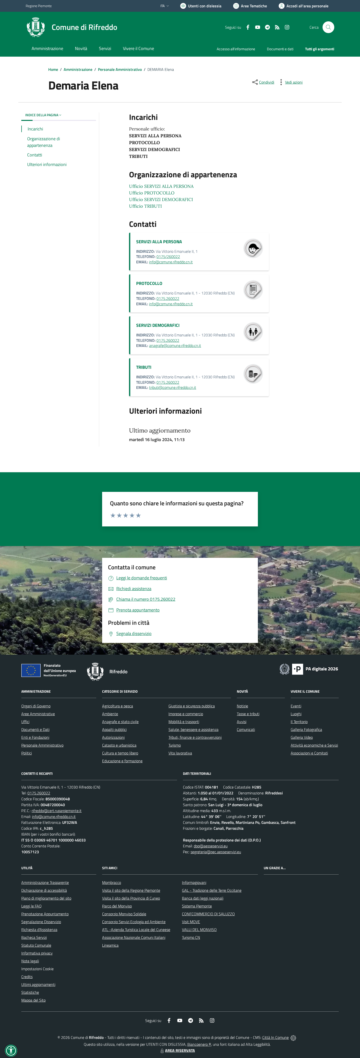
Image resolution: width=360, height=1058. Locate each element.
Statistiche (30, 992)
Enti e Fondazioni (35, 737)
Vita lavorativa (180, 753)
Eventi (296, 706)
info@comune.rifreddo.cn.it (171, 262)
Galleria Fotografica (306, 729)
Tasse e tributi (248, 714)
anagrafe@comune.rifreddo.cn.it (175, 345)
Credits (27, 977)
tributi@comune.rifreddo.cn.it (172, 387)
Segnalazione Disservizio (41, 922)
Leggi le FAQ (31, 906)
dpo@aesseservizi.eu (211, 846)
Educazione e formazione (122, 761)
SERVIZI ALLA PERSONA (159, 241)
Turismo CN (191, 937)
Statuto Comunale (36, 945)
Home (53, 69)
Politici (26, 753)
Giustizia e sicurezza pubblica (191, 706)
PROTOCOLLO (149, 283)
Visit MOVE (191, 922)
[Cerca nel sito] (328, 27)
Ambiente (110, 714)
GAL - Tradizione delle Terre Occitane (211, 890)
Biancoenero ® (199, 1044)
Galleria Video (302, 737)
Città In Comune (275, 1037)
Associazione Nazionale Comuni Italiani (133, 937)
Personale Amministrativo (120, 69)
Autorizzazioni (113, 737)
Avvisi (241, 722)
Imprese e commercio (185, 714)
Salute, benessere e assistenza (193, 729)
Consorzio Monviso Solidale (124, 914)
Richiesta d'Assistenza (39, 929)
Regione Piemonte (39, 5)
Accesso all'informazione (236, 49)
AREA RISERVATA (180, 1050)
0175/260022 (168, 256)
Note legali (30, 961)
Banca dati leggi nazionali (202, 898)
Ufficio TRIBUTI (145, 206)
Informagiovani (194, 882)
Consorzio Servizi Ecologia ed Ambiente (134, 922)
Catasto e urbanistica (119, 745)
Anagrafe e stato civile (120, 722)
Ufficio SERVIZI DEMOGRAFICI (161, 199)
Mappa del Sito (33, 1000)
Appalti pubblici (114, 729)
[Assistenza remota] (293, 1037)
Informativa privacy (37, 953)
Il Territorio (299, 722)
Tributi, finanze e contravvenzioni (195, 737)
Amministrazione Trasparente (45, 882)
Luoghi (296, 714)
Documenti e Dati (35, 729)
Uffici (25, 722)
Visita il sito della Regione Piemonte (131, 890)
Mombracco (111, 882)
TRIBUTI (143, 367)
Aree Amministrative (38, 714)
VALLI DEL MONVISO (199, 929)
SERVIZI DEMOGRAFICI (158, 325)
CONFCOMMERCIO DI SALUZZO (208, 914)
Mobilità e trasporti (183, 722)
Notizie (242, 706)
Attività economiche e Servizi (314, 745)
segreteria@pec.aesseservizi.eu (216, 852)
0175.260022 (167, 298)
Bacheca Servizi (34, 937)
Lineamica (110, 945)
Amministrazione (78, 69)
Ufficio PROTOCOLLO (151, 193)
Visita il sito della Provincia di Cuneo (131, 898)
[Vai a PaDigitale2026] (309, 669)
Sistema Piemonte (197, 906)
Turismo (174, 745)
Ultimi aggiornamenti (38, 984)
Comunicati (246, 729)
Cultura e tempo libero (120, 753)
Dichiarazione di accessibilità (44, 890)
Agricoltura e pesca (117, 706)
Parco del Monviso (117, 906)
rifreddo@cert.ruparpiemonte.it (57, 811)
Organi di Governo (35, 706)
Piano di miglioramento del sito (46, 898)
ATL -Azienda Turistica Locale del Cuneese (136, 929)
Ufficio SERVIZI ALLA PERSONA (161, 186)
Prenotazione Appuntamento (45, 914)
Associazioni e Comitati (309, 753)
